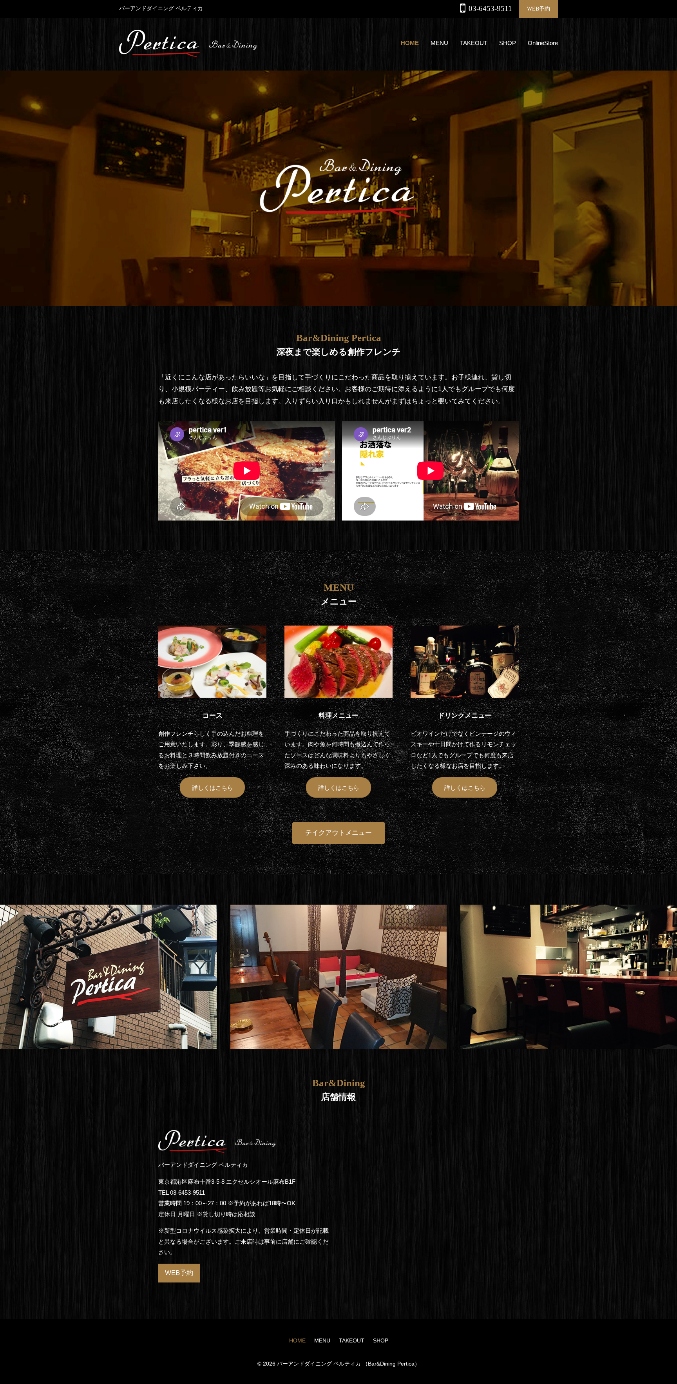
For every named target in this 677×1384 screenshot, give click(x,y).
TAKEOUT (473, 43)
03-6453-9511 (490, 8)
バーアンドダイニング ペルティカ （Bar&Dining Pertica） (348, 1363)
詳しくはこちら (212, 787)
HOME (410, 43)
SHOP (507, 43)
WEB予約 (538, 9)
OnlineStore (543, 43)
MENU (439, 43)
